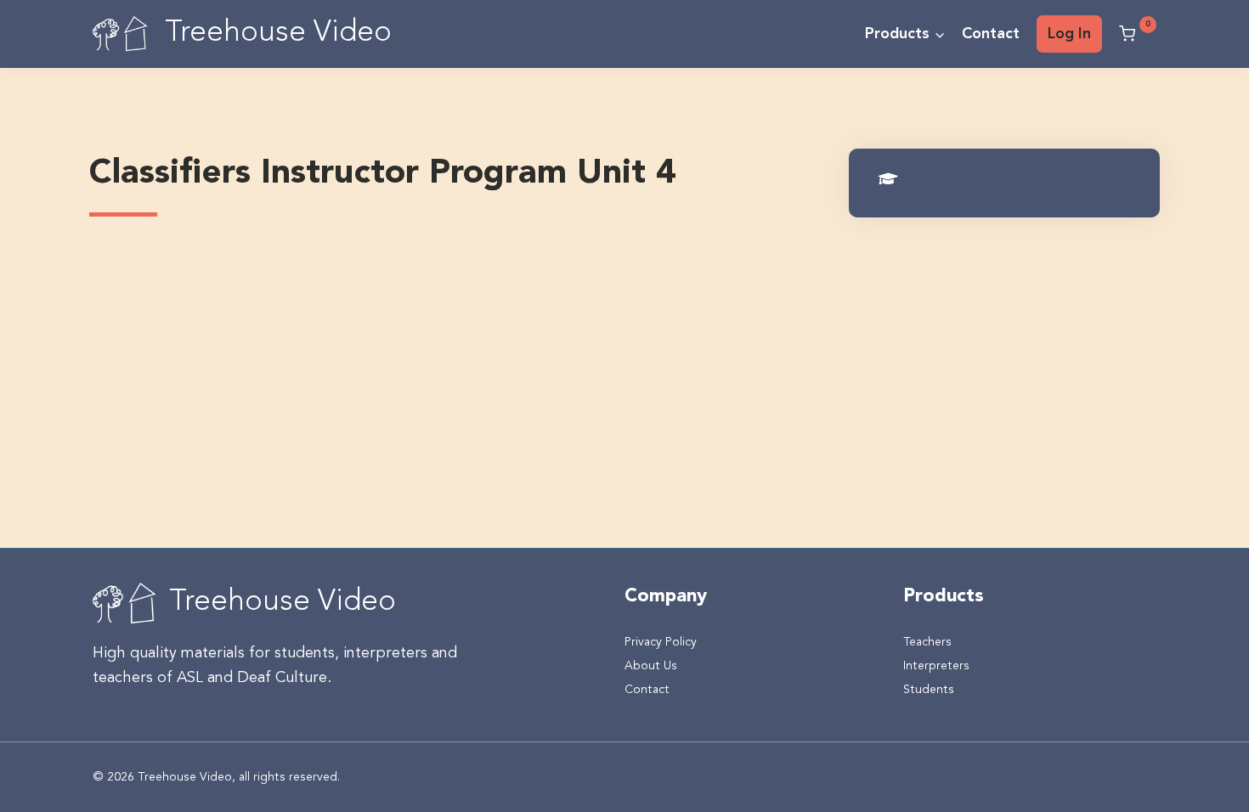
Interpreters (936, 666)
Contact (991, 34)
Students (928, 690)
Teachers (927, 642)
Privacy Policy (660, 642)
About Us (650, 666)
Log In (1069, 34)
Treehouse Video (282, 602)
